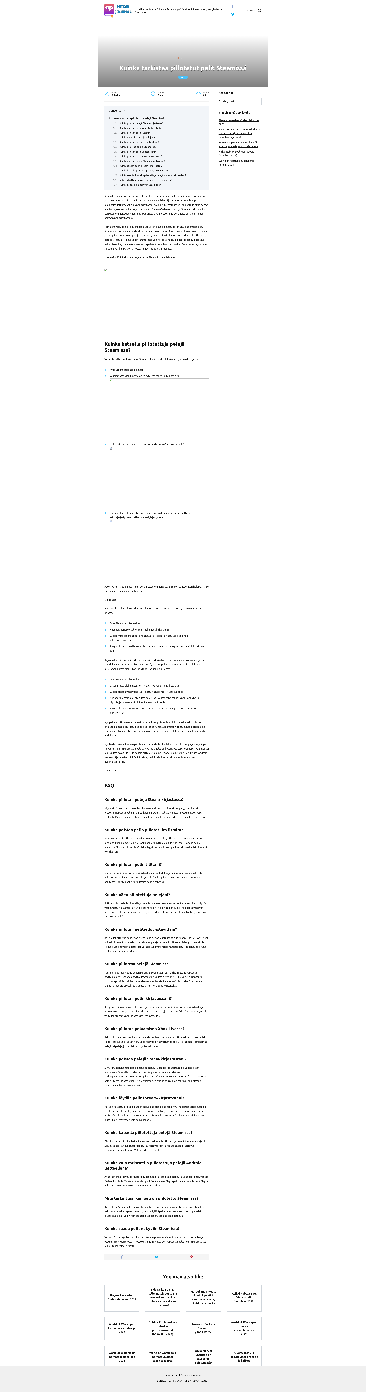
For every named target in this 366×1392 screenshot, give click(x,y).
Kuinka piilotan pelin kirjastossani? (138, 151)
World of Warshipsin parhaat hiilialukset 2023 (122, 1356)
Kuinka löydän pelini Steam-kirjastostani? (141, 166)
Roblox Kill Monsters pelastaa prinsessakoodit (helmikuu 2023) (163, 1328)
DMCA (196, 1381)
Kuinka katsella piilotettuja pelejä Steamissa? (139, 118)
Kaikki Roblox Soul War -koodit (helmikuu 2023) (244, 1297)
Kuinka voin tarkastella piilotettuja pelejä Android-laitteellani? (153, 175)
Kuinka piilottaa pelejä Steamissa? (138, 147)
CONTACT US (164, 1381)
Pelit (183, 77)
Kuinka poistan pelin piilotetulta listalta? (141, 128)
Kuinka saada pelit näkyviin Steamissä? (140, 184)
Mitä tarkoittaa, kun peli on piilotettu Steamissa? (146, 180)
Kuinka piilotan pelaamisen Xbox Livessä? (141, 156)
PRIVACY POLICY (182, 1381)
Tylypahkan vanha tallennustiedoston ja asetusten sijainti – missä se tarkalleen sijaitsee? (240, 133)
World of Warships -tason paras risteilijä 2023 (122, 1328)
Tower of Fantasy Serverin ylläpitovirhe (203, 1328)
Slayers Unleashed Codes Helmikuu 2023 (122, 1297)
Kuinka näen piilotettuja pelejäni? (137, 137)
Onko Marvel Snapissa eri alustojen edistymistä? (203, 1356)
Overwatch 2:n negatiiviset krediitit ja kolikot (244, 1356)
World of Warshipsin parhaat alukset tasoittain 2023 (162, 1356)
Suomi (249, 11)
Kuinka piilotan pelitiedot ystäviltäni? (139, 142)
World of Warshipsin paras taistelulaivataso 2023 (244, 1328)
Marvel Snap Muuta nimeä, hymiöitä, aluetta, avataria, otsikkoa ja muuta (203, 1297)
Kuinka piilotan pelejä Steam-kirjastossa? (141, 123)
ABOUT (205, 1381)
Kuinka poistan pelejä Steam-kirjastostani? (142, 161)
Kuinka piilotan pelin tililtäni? (135, 132)
